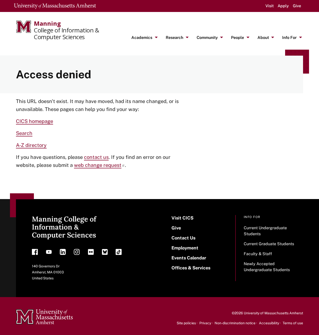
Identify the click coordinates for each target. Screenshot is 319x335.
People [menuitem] (237, 37)
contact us (96, 157)
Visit (269, 5)
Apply (283, 5)
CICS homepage (34, 121)
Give (297, 5)
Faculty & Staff (258, 253)
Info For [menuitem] (289, 37)
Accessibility (269, 323)
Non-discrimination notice (235, 323)
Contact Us (183, 237)
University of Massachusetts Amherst (273, 313)
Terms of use (293, 323)
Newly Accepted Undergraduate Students (267, 266)
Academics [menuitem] (141, 37)
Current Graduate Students (269, 243)
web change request (97, 165)
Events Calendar (188, 257)
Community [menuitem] (207, 37)
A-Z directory (31, 145)
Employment (184, 247)
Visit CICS (182, 218)
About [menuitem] (263, 37)
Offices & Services (190, 267)
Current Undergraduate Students (265, 230)
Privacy (205, 323)
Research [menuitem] (174, 37)
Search (24, 133)
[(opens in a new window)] (35, 253)
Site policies (186, 323)
